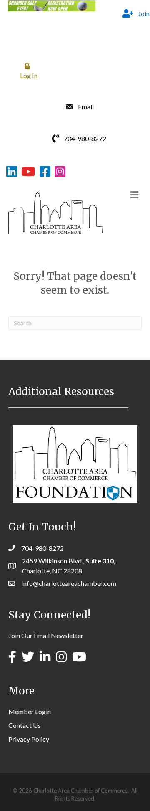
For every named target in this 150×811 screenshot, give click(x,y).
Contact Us (24, 725)
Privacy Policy (28, 739)
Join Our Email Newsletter (45, 635)
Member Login (29, 711)
